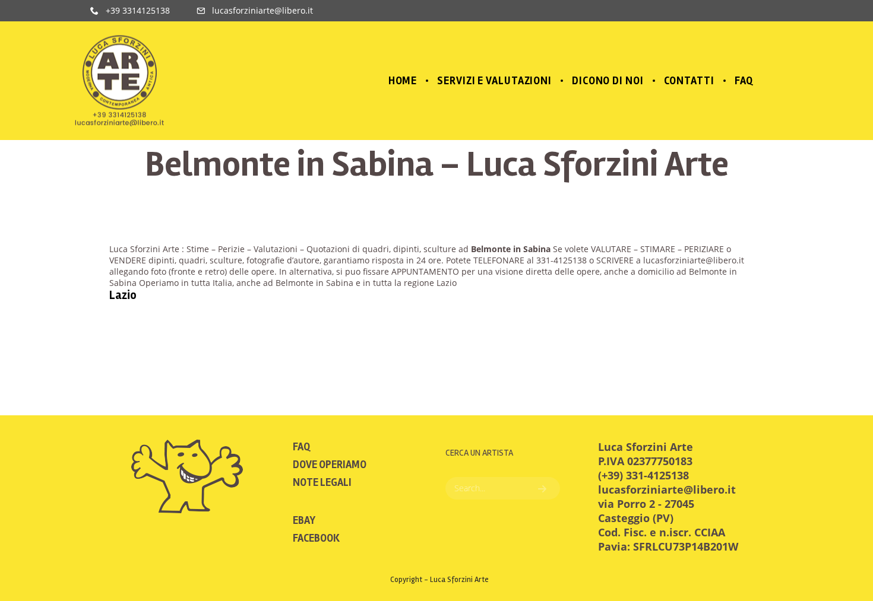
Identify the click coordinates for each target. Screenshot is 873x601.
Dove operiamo (329, 464)
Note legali (322, 482)
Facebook (316, 538)
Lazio (123, 295)
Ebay (304, 520)
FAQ (301, 446)
